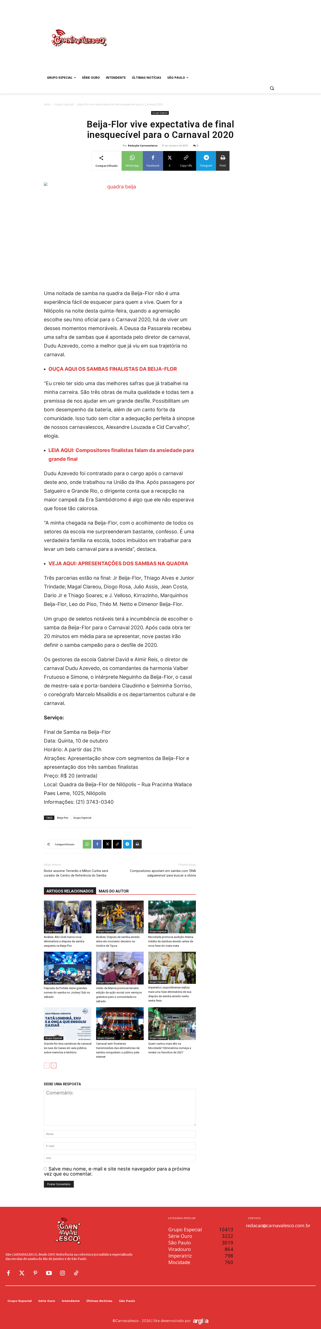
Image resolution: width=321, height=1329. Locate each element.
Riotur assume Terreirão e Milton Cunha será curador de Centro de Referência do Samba (76, 873)
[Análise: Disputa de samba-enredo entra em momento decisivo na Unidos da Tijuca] (120, 917)
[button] (272, 88)
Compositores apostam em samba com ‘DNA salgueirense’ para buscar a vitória (163, 873)
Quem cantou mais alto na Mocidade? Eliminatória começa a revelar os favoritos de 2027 (169, 1048)
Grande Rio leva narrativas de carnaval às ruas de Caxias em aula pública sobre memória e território (67, 1048)
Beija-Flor (63, 817)
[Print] (137, 844)
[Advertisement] (195, 33)
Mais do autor (114, 891)
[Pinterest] (35, 1273)
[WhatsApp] (87, 844)
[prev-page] (46, 1065)
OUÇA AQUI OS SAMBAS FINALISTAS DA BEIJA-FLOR (112, 369)
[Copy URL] (117, 844)
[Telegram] (127, 844)
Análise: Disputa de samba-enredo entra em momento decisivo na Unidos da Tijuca (118, 941)
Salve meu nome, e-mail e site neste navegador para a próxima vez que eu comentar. (117, 1171)
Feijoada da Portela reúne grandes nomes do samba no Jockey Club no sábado (67, 992)
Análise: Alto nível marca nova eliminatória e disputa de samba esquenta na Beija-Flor (64, 941)
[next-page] (53, 1065)
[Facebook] (97, 844)
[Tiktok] (76, 1273)
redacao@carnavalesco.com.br (278, 1225)
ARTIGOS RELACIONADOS (70, 891)
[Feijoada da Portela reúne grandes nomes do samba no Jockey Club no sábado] (67, 968)
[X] (107, 844)
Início (47, 104)
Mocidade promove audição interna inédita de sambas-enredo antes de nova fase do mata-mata (170, 941)
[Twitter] (22, 1273)
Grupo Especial (64, 104)
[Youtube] (49, 1273)
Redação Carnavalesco (142, 145)
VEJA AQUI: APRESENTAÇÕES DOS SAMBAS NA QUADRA (118, 563)
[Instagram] (62, 1273)
